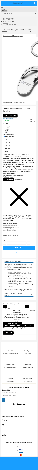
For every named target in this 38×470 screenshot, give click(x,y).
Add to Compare (6, 337)
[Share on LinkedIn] (17, 337)
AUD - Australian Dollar (9, 18)
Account (3, 9)
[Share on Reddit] (31, 337)
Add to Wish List (10, 116)
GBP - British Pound (8, 19)
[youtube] (21, 408)
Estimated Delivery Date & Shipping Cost (14, 328)
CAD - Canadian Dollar (8, 21)
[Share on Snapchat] (27, 337)
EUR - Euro (5, 23)
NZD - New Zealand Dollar (9, 24)
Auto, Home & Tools (12, 29)
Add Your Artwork (7, 175)
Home (3, 29)
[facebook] (10, 408)
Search (34, 3)
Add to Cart (28, 325)
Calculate (8, 333)
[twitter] (14, 408)
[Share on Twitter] (13, 337)
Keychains (23, 29)
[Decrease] (4, 243)
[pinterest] (17, 408)
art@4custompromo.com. (11, 166)
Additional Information (13, 294)
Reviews (8, 295)
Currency (4, 11)
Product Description (13, 261)
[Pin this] (20, 337)
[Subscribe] (3, 400)
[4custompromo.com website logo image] (18, 3)
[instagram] (24, 408)
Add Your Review (8, 118)
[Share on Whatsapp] (24, 337)
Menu (2, 7)
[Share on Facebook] (10, 337)
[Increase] (28, 243)
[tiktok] (28, 408)
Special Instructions (18, 175)
